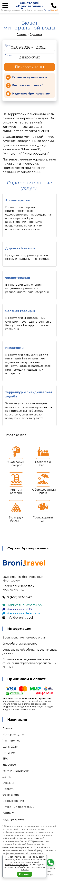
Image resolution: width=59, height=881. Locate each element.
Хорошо (24, 874)
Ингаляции (14, 348)
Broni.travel (17, 820)
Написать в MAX (19, 609)
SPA (5, 758)
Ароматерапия (17, 200)
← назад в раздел (14, 435)
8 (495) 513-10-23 (19, 597)
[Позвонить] (54, 5)
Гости (8, 55)
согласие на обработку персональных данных (24, 868)
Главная (21, 34)
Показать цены (29, 67)
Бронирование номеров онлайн (25, 637)
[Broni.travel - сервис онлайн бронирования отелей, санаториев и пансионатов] (24, 562)
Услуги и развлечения (18, 770)
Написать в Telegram (23, 613)
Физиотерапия (17, 278)
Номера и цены (13, 734)
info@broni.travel (20, 617)
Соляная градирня (20, 311)
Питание (8, 752)
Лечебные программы (18, 806)
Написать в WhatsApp (24, 605)
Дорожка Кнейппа (20, 248)
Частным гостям (14, 740)
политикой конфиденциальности (22, 863)
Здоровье (36, 34)
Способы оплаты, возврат (20, 643)
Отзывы (8, 782)
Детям (7, 776)
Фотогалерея (11, 794)
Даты (8, 45)
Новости (8, 788)
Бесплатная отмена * (27, 85)
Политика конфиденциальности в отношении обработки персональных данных (29, 663)
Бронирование (13, 800)
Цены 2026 (10, 746)
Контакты (9, 813)
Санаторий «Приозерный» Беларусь (29, 6)
